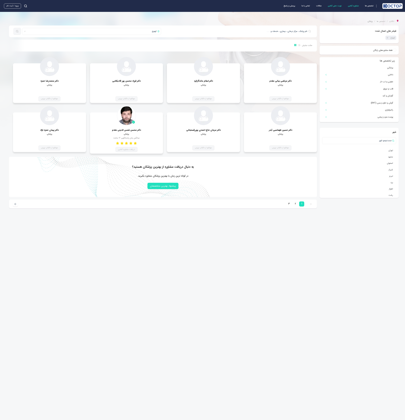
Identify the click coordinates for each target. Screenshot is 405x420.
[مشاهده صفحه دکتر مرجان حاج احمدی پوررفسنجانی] (203, 115)
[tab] (359, 74)
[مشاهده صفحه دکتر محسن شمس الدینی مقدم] (126, 115)
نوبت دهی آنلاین (335, 5)
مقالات (318, 5)
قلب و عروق (388, 88)
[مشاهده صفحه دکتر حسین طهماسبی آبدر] (280, 115)
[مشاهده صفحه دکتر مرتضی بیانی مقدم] (280, 66)
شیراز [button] (391, 169)
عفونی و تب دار (386, 81)
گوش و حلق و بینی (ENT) (382, 103)
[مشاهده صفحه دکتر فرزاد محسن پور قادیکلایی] (126, 66)
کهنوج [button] (392, 37)
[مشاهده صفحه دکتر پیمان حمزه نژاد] (49, 115)
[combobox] (237, 31)
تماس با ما (306, 5)
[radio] (135, 143)
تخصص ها (381, 21)
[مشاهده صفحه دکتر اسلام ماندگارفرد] (203, 66)
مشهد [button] (390, 157)
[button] (372, 6)
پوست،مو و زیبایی (385, 117)
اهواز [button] (391, 189)
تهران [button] (391, 150)
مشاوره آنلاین (353, 5)
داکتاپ (391, 21)
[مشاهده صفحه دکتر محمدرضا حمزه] (49, 66)
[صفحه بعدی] (15, 204)
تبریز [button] (391, 176)
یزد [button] (391, 182)
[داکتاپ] (392, 6)
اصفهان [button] (390, 163)
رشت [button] (391, 195)
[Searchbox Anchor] (24, 6)
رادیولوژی (389, 109)
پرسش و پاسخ (289, 5)
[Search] (17, 31)
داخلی (390, 74)
